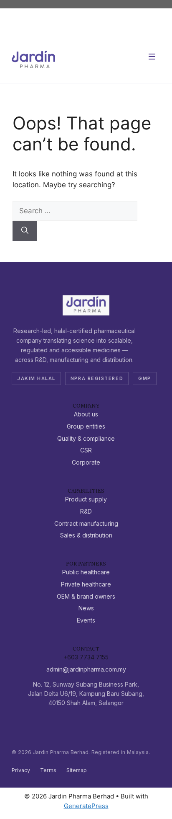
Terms (48, 770)
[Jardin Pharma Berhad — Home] (33, 59)
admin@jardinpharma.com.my (86, 669)
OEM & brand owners (86, 596)
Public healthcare (86, 572)
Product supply (86, 499)
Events (86, 620)
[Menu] (152, 59)
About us (86, 414)
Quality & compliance (86, 438)
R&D (86, 511)
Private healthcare (86, 584)
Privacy (21, 770)
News (86, 608)
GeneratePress (86, 806)
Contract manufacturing (86, 523)
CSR (86, 450)
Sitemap (76, 770)
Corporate (86, 462)
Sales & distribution (86, 535)
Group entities (86, 426)
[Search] (25, 231)
